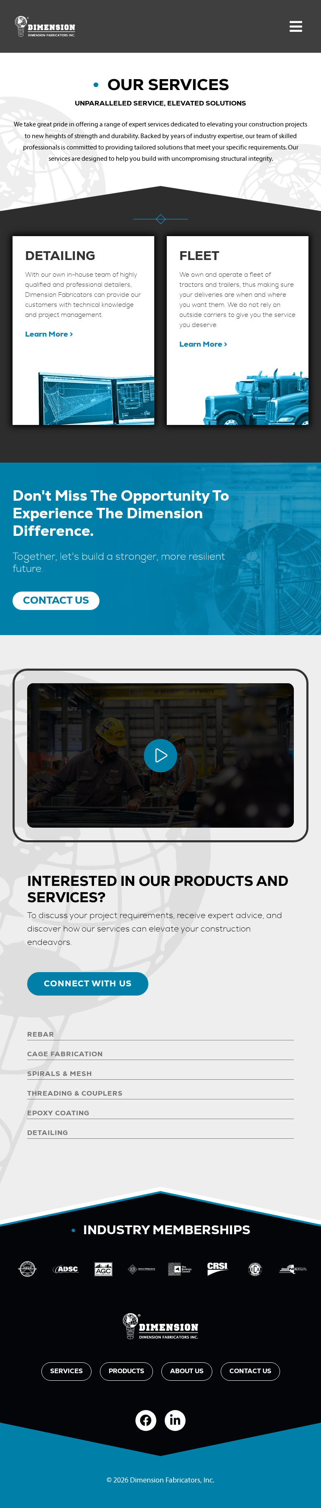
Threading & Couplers (75, 1093)
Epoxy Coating (58, 1113)
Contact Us (56, 601)
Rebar (40, 1034)
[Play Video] (160, 755)
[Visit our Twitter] (175, 1420)
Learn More (47, 334)
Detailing (47, 1133)
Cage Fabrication (65, 1054)
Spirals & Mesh (59, 1074)
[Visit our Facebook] (145, 1420)
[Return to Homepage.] (160, 1326)
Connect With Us (88, 984)
